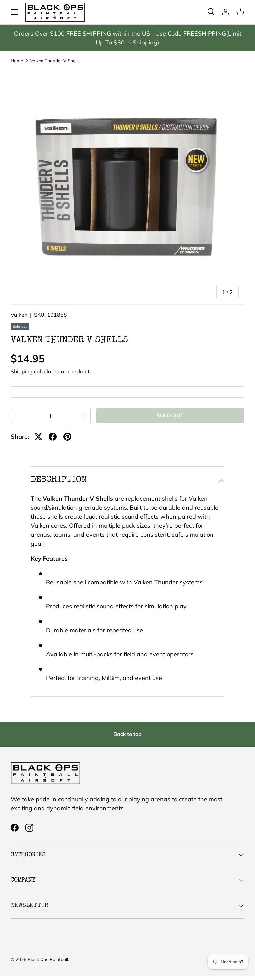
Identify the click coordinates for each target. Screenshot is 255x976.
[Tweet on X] (38, 436)
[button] (240, 12)
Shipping (22, 371)
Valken (19, 314)
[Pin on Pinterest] (67, 436)
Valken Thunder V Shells (55, 60)
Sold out (170, 415)
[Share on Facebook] (52, 436)
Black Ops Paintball (48, 959)
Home (17, 60)
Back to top (127, 734)
